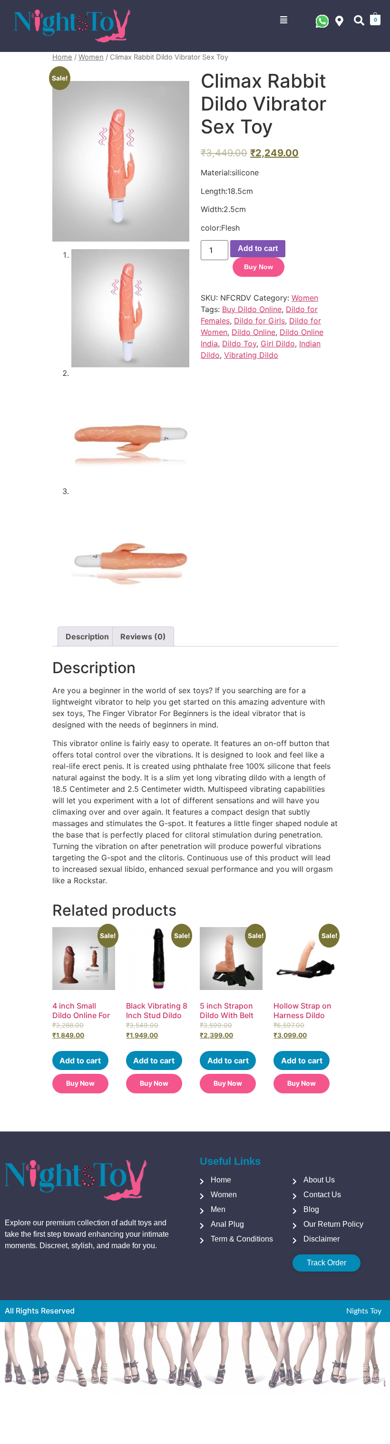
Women (91, 57)
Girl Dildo (278, 343)
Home (62, 57)
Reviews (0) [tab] (143, 636)
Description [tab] (87, 636)
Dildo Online (253, 332)
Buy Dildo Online (252, 309)
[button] (283, 20)
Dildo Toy (239, 343)
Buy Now (258, 267)
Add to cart (258, 248)
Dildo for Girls (259, 320)
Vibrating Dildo (251, 355)
